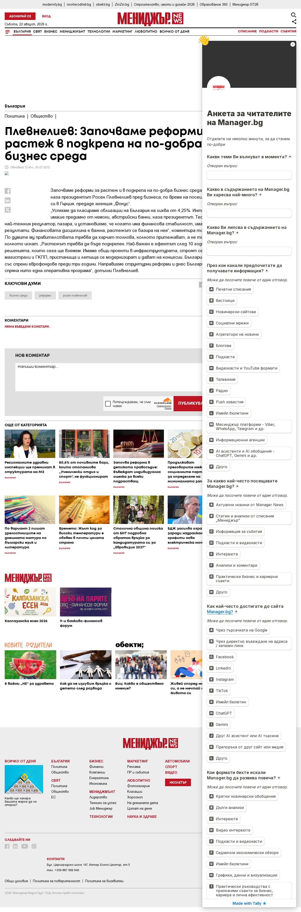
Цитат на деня (139, 808)
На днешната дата (142, 802)
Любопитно (146, 31)
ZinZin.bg (122, 4)
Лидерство (98, 797)
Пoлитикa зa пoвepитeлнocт (56, 881)
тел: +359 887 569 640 (63, 870)
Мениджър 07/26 (245, 4)
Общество (60, 772)
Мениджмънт (72, 31)
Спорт (171, 766)
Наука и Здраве (142, 816)
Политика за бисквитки (104, 881)
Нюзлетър (178, 782)
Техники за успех (102, 802)
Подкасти (268, 31)
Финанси (96, 766)
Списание (247, 31)
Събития (288, 31)
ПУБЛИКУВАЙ (192, 403)
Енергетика (99, 778)
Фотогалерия (138, 786)
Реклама (133, 766)
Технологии (98, 31)
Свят (37, 31)
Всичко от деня (174, 31)
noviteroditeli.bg (79, 4)
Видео (171, 772)
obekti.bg (103, 4)
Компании (97, 772)
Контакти (55, 859)
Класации (134, 791)
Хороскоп (135, 797)
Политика (59, 766)
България (22, 31)
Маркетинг (122, 31)
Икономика (98, 783)
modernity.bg (52, 4)
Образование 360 (214, 4)
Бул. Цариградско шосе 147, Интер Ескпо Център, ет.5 (88, 864)
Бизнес (50, 31)
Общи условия (16, 881)
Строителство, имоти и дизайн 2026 (164, 4)
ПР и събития (138, 772)
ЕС (53, 797)
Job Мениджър (100, 808)
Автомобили (177, 761)
